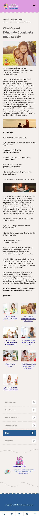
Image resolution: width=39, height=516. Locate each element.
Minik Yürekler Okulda (11, 365)
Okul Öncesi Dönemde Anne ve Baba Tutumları (10, 342)
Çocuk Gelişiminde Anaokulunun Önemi (10, 389)
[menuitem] (19, 402)
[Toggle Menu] (34, 5)
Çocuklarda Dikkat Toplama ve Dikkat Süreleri (28, 342)
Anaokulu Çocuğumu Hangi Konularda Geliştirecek (28, 366)
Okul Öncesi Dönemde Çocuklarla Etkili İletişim (28, 319)
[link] (4, 513)
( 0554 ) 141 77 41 (19, 466)
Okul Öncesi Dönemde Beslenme (11, 318)
